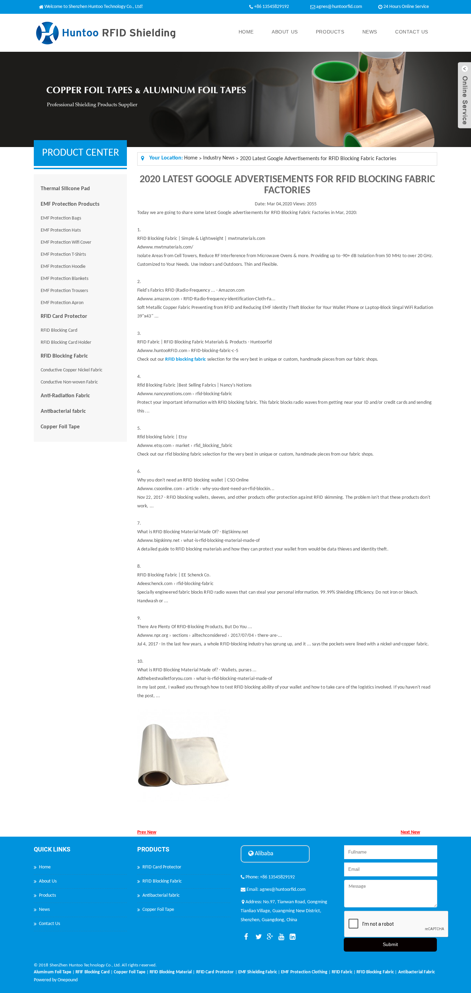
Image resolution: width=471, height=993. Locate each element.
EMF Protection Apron (62, 302)
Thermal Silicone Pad (65, 189)
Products (330, 32)
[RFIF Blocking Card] (93, 967)
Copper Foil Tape (60, 427)
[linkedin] (291, 937)
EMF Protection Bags (61, 218)
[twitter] (257, 937)
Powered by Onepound (56, 980)
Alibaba (263, 853)
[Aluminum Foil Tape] (52, 967)
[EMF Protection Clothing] (304, 967)
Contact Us (411, 32)
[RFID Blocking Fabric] (375, 967)
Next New (410, 832)
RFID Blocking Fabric (64, 356)
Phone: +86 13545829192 (269, 877)
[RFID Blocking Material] (171, 967)
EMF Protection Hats (61, 230)
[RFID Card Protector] (215, 967)
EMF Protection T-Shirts (63, 254)
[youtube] (280, 937)
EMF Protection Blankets (64, 278)
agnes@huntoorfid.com (339, 6)
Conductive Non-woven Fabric (69, 382)
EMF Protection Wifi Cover (66, 242)
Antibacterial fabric (63, 411)
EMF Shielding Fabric (257, 972)
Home (246, 32)
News (369, 32)
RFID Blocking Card (59, 330)
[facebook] (246, 937)
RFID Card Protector (64, 316)
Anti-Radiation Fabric (65, 396)
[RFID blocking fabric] (185, 354)
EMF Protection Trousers (64, 290)
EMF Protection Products (70, 204)
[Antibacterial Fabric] (416, 967)
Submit (390, 944)
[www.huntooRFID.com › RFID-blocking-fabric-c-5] (190, 345)
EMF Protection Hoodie (63, 266)
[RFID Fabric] (342, 967)
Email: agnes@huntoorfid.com (275, 889)
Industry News (218, 158)
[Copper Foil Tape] (130, 967)
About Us (285, 32)
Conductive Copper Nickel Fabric (71, 370)
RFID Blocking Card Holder (66, 342)
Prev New (146, 832)
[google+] (268, 937)
